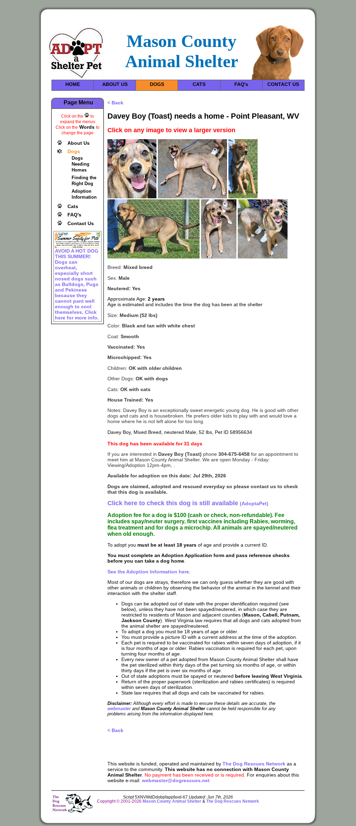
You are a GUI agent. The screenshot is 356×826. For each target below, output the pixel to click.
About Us (78, 143)
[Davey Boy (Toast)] (131, 196)
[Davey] (192, 196)
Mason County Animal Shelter (172, 801)
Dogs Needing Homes (80, 164)
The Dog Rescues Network (253, 764)
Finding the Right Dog (84, 180)
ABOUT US (115, 84)
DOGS (157, 84)
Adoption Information (84, 194)
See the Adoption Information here (148, 571)
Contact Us (80, 223)
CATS (199, 84)
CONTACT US (283, 84)
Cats (72, 206)
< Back (115, 102)
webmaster (119, 708)
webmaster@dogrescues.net (176, 780)
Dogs (73, 151)
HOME (72, 84)
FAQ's (241, 84)
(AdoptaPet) (187, 503)
